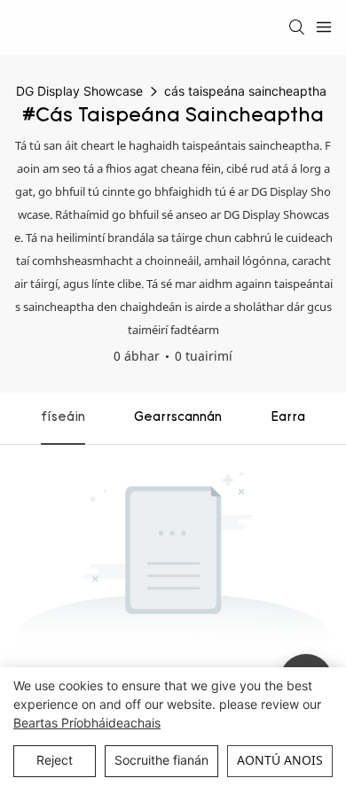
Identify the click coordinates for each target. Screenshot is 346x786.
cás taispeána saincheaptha (245, 90)
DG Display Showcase (79, 90)
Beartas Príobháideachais (87, 722)
